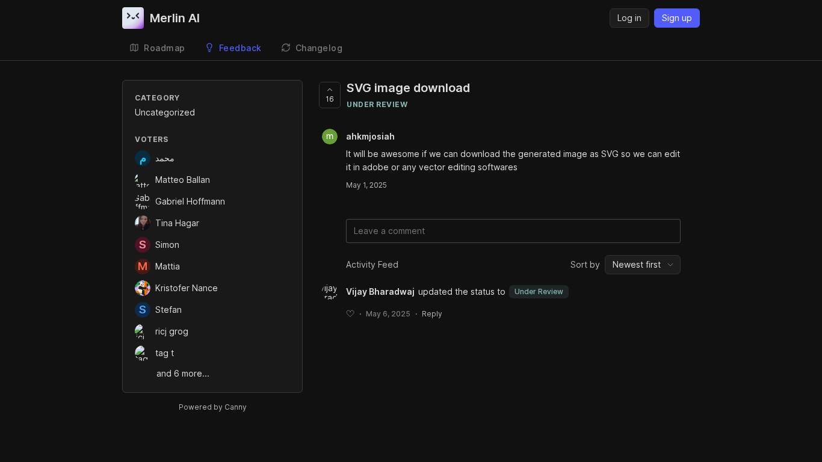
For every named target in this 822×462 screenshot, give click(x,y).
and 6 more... (182, 373)
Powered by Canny (213, 406)
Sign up (677, 18)
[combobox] (643, 264)
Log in (629, 18)
